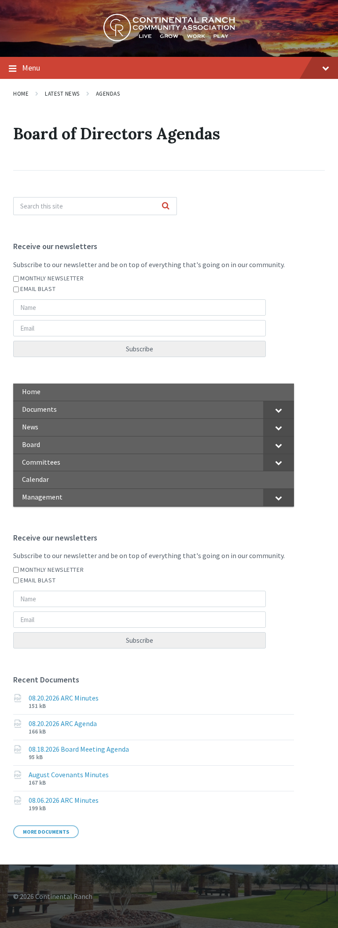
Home (21, 93)
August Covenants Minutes (69, 774)
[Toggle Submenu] (278, 409)
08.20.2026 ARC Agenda (63, 723)
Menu (31, 68)
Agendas (108, 93)
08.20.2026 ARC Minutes (64, 697)
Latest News (62, 93)
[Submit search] (165, 206)
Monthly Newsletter (52, 278)
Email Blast (37, 289)
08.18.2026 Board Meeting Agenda (79, 749)
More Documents (46, 831)
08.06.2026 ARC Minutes (64, 800)
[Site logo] (169, 39)
